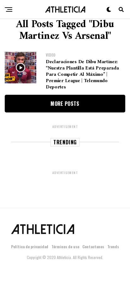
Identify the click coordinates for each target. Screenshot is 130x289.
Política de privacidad (29, 246)
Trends (113, 246)
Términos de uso (65, 246)
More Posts (64, 103)
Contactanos (93, 246)
